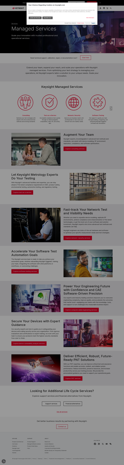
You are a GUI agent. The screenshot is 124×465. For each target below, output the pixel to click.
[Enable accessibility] (4, 461)
